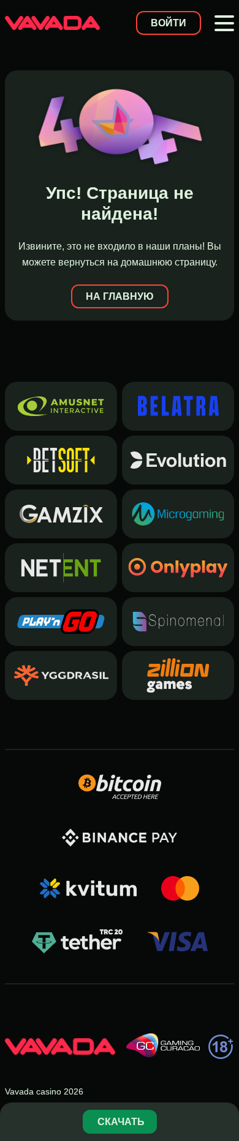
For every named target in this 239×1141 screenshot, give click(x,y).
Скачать (121, 1122)
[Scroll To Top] (223, 1082)
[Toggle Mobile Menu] (224, 23)
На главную (120, 296)
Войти (168, 23)
